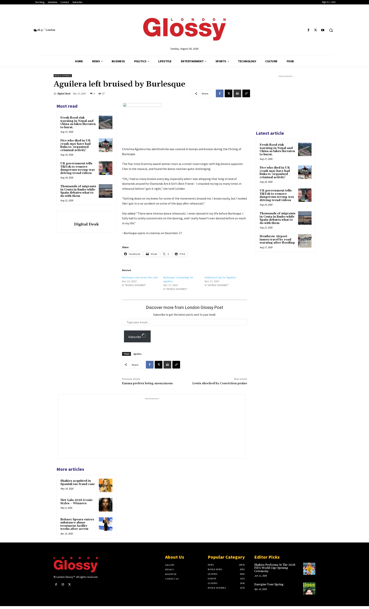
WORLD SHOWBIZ (62, 75)
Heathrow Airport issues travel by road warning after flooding (277, 240)
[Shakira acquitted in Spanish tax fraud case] (105, 485)
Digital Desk (63, 93)
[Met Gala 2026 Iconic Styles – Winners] (105, 504)
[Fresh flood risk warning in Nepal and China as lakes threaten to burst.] (105, 122)
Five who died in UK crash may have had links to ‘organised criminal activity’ (75, 145)
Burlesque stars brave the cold (140, 277)
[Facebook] (308, 30)
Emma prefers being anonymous (147, 383)
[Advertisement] (159, 427)
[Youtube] (322, 30)
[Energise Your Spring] (309, 588)
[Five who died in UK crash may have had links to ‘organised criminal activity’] (105, 145)
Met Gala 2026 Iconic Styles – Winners (76, 501)
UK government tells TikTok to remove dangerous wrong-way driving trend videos (77, 168)
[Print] (237, 93)
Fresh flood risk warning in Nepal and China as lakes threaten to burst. (78, 122)
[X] (315, 30)
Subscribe (135, 337)
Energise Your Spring (268, 584)
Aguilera (137, 353)
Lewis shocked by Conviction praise (219, 383)
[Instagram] (62, 584)
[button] (331, 30)
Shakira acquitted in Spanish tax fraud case (77, 482)
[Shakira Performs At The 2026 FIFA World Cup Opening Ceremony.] (309, 569)
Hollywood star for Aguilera (220, 277)
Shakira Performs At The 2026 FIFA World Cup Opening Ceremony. (274, 568)
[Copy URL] (246, 93)
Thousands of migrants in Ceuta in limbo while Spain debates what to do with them (78, 191)
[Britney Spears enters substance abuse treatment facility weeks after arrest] (105, 524)
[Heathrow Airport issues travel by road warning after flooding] (305, 241)
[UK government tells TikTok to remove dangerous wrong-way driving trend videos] (105, 168)
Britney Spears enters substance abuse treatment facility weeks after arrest (77, 524)
